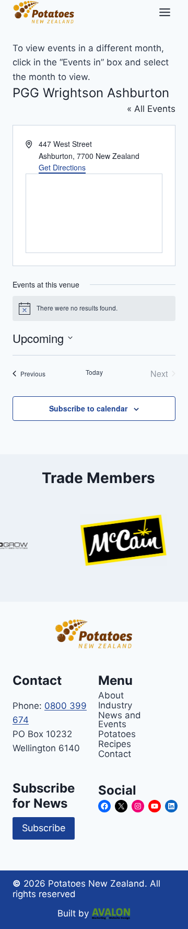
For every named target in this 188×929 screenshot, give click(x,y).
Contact (114, 754)
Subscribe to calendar (88, 408)
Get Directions (62, 167)
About (111, 695)
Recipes (114, 744)
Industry (115, 705)
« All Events (151, 109)
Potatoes (117, 734)
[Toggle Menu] (164, 12)
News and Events (119, 719)
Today (94, 372)
